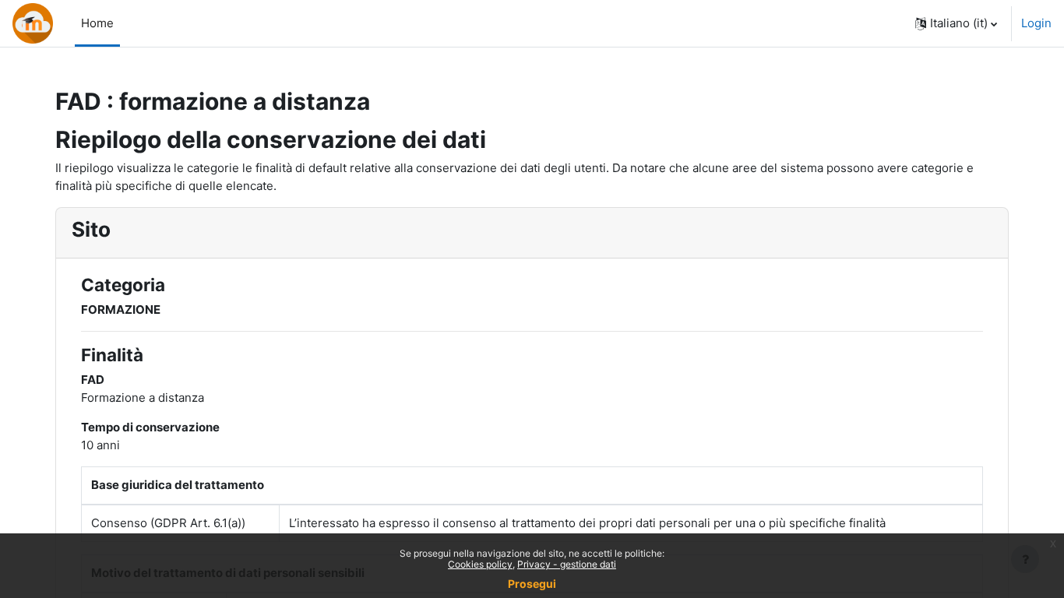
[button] (956, 23)
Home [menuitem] (97, 23)
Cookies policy (480, 564)
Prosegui (532, 583)
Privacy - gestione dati (566, 564)
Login (1036, 23)
